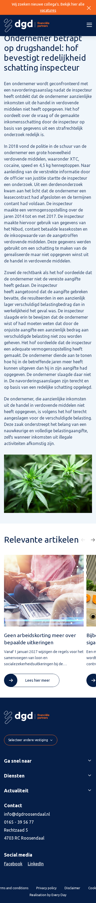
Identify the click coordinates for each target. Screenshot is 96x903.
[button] (83, 540)
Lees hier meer (37, 680)
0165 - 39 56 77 (19, 822)
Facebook (13, 863)
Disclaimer (72, 888)
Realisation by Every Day (48, 895)
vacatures (48, 10)
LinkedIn (36, 863)
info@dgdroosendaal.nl (27, 814)
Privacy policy (46, 888)
